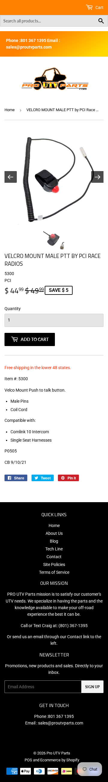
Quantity (12, 308)
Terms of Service (54, 572)
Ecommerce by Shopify (59, 760)
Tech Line (54, 549)
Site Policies (54, 564)
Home (9, 110)
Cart (99, 7)
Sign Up (92, 687)
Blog (54, 541)
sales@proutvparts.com (60, 723)
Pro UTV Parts (58, 753)
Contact (54, 556)
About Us (54, 533)
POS (28, 760)
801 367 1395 (61, 716)
